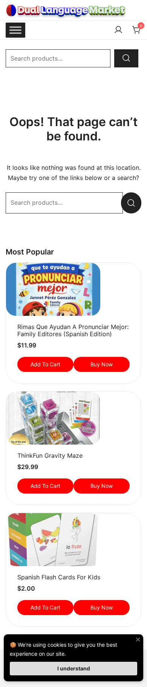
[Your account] (118, 30)
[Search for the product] (126, 58)
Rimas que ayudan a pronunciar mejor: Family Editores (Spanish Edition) (73, 330)
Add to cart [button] (45, 364)
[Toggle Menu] (15, 30)
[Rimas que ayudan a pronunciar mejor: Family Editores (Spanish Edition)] (73, 289)
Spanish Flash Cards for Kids (58, 577)
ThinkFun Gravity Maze (50, 455)
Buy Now (101, 364)
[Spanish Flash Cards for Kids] (73, 539)
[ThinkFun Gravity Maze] (73, 418)
